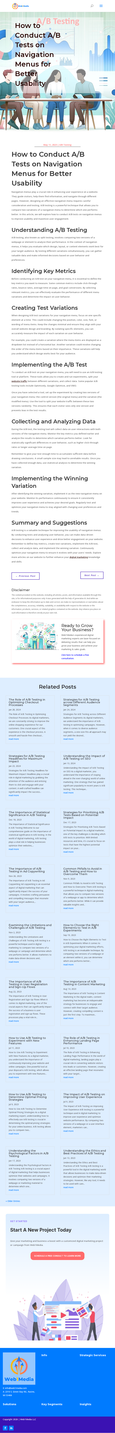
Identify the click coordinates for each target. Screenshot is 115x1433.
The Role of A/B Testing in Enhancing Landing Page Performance (81, 1040)
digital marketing (78, 557)
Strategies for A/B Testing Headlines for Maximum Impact (27, 758)
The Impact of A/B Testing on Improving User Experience (84, 1096)
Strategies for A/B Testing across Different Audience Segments (81, 702)
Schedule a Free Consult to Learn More (57, 1255)
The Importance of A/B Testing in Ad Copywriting (27, 870)
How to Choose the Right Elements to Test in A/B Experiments (81, 927)
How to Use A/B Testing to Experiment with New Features (27, 1040)
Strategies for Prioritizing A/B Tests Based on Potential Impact (83, 815)
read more (14, 739)
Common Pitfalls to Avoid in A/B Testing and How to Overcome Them (82, 871)
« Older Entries (13, 1201)
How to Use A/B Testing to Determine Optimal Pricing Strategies (28, 1097)
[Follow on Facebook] (5, 1428)
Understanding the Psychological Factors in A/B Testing (29, 1153)
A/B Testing (65, 144)
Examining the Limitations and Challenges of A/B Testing (30, 926)
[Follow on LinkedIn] (11, 1428)
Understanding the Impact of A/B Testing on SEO (84, 757)
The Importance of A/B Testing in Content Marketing (84, 983)
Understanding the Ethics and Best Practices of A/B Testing (84, 1152)
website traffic (19, 381)
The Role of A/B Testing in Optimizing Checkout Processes (27, 702)
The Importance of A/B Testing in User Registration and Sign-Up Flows (28, 984)
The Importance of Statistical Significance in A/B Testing (29, 814)
